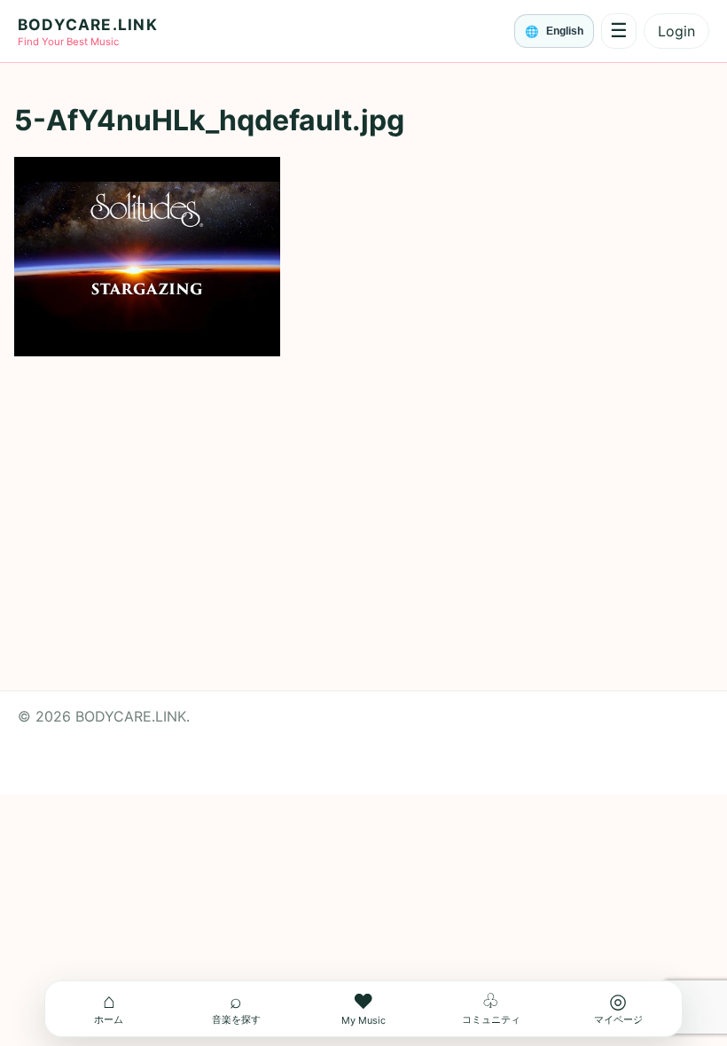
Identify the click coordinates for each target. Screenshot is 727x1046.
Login (676, 31)
